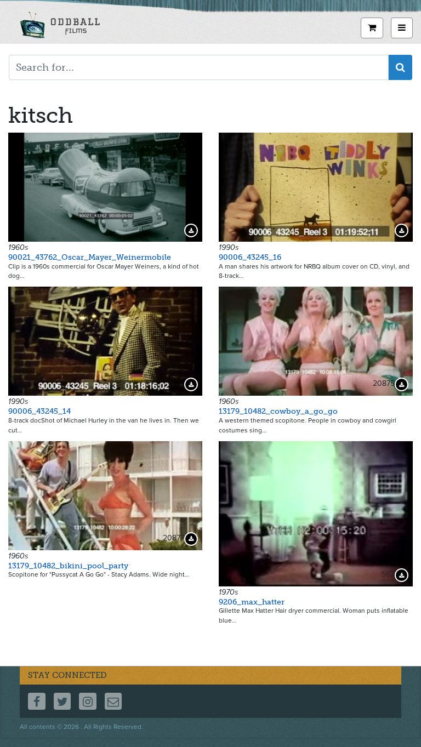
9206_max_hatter (252, 602)
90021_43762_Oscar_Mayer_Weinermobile (89, 257)
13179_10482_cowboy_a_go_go (278, 411)
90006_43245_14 (39, 411)
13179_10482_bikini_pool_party (68, 566)
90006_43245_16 (250, 257)
